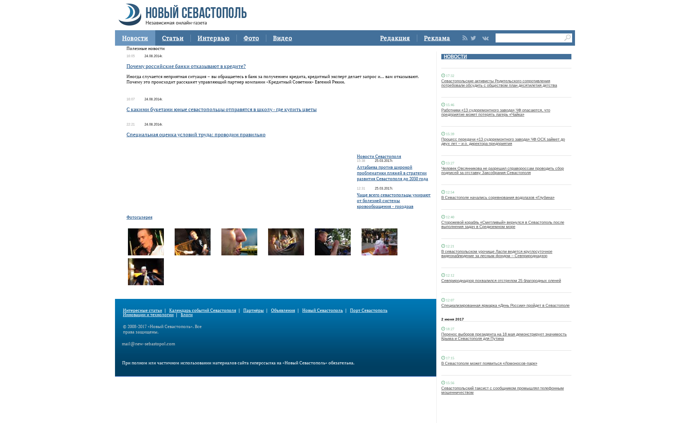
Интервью (214, 38)
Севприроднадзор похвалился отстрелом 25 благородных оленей (501, 280)
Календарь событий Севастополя (202, 310)
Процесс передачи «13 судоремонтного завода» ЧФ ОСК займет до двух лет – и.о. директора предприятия (503, 141)
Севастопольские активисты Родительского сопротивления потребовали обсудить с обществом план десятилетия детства (499, 83)
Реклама (437, 38)
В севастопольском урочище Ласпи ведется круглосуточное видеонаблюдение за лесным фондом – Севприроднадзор (496, 253)
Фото (251, 38)
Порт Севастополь (368, 310)
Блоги (187, 314)
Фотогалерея (139, 217)
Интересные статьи (142, 310)
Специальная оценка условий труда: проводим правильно (196, 134)
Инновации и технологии (148, 314)
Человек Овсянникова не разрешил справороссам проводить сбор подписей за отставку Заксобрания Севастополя (502, 170)
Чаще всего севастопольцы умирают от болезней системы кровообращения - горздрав (394, 200)
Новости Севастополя (379, 156)
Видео (282, 38)
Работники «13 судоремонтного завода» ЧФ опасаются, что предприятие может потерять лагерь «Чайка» (495, 112)
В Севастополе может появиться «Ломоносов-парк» (489, 363)
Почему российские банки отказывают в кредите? (186, 66)
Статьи (173, 38)
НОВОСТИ (455, 56)
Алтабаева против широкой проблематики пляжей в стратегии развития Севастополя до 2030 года (392, 172)
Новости (135, 38)
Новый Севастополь (322, 310)
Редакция (395, 38)
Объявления (283, 310)
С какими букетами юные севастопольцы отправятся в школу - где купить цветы (221, 109)
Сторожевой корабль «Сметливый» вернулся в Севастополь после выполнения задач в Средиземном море (502, 224)
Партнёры (253, 310)
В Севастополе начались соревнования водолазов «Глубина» (498, 197)
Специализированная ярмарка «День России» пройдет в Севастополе (505, 305)
